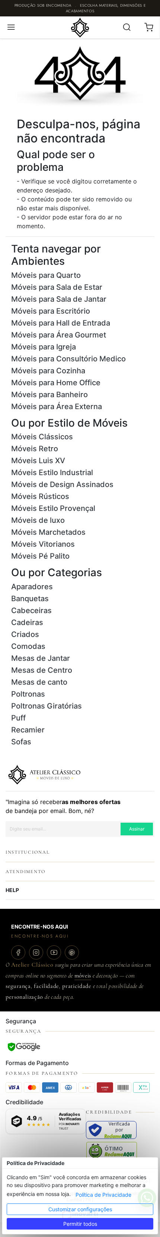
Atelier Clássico (32, 964)
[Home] (80, 27)
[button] (11, 27)
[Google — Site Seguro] (24, 1047)
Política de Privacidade (103, 1195)
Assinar (136, 829)
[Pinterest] (72, 952)
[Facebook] (18, 952)
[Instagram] (36, 952)
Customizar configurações (80, 1209)
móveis (82, 975)
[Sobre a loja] (44, 774)
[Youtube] (54, 952)
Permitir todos (80, 1224)
